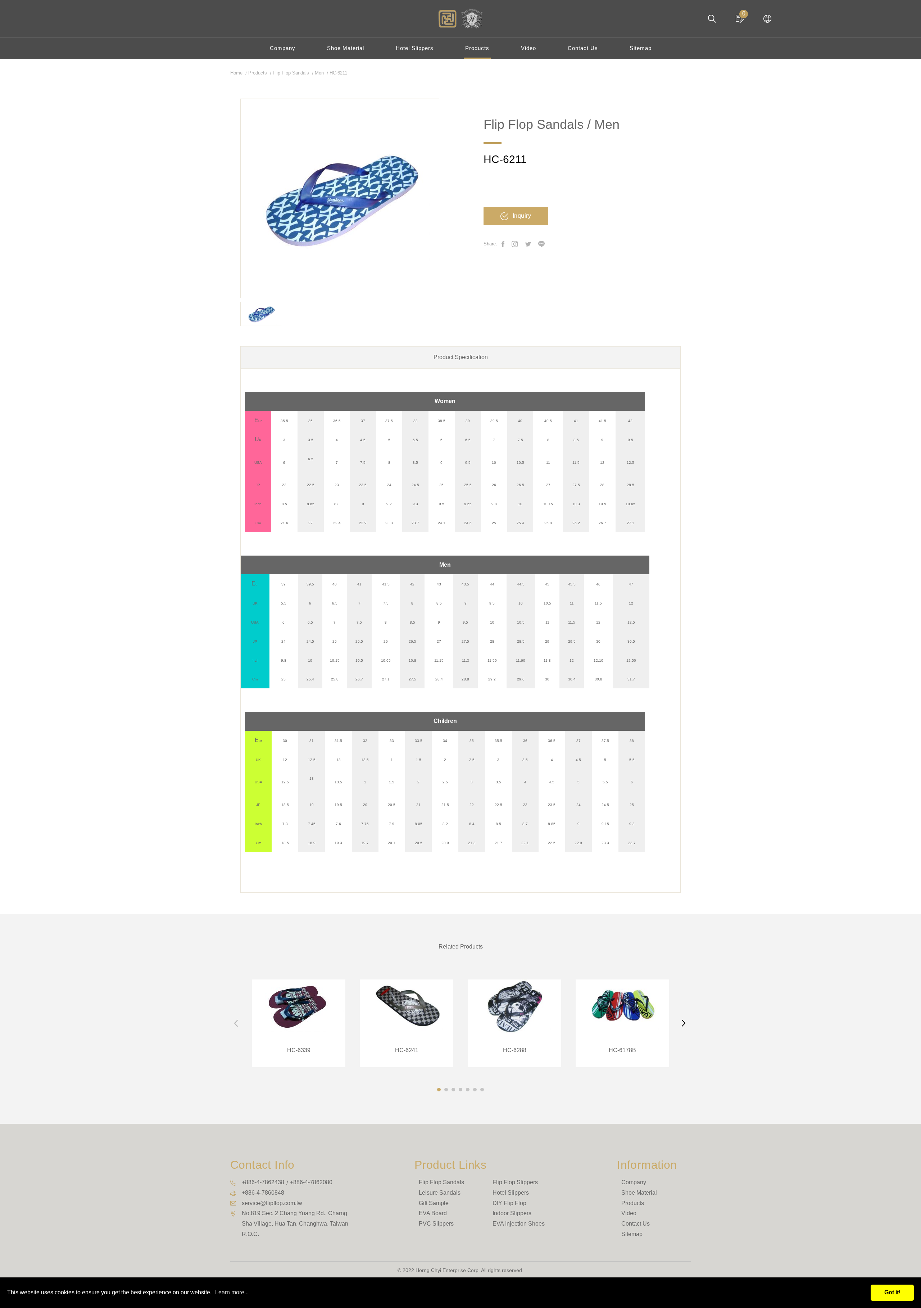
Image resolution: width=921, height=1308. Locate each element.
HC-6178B (622, 1023)
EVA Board (433, 1213)
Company (282, 48)
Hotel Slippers (415, 48)
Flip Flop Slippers (515, 1182)
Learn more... (232, 1292)
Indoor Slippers (512, 1213)
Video (528, 48)
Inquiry (522, 216)
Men (319, 73)
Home (236, 73)
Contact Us (583, 48)
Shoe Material (345, 48)
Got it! (892, 1292)
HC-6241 (406, 1023)
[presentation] (236, 1023)
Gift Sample (434, 1203)
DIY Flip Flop (509, 1203)
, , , (295, 1223)
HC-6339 (299, 1023)
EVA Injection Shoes (519, 1224)
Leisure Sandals (439, 1193)
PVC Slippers (436, 1224)
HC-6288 (514, 1023)
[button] (439, 1089)
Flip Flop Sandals (291, 73)
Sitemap (641, 48)
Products (477, 48)
